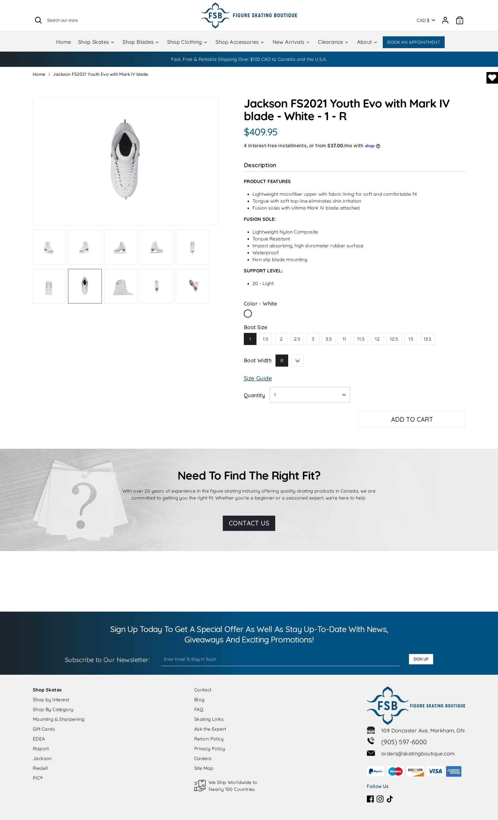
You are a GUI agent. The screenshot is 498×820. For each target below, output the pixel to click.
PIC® (38, 778)
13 (411, 339)
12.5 (394, 339)
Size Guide (258, 378)
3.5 (329, 339)
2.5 (297, 339)
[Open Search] (38, 20)
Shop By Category (53, 709)
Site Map (203, 768)
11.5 (361, 339)
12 (377, 339)
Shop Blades (138, 42)
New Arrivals (289, 42)
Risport (41, 748)
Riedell (40, 768)
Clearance (331, 42)
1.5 (265, 339)
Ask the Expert (210, 729)
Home (63, 42)
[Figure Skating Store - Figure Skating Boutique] (249, 15)
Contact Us (249, 523)
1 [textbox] (275, 395)
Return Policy (209, 739)
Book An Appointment (413, 42)
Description (260, 165)
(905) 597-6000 (404, 742)
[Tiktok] (389, 799)
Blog (199, 699)
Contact (203, 690)
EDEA (39, 739)
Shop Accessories (238, 42)
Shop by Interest (51, 699)
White (248, 314)
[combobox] (310, 395)
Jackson (42, 758)
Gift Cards (44, 729)
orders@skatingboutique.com (417, 753)
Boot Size (255, 327)
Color (260, 303)
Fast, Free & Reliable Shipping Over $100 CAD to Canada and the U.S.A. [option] (249, 59)
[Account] (445, 18)
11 (344, 339)
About (365, 42)
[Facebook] (370, 799)
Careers (203, 758)
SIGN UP (421, 659)
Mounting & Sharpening (58, 719)
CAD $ (423, 20)
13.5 (428, 339)
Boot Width (257, 360)
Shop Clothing (185, 42)
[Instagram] (380, 799)
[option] (126, 163)
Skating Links (209, 719)
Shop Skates (94, 42)
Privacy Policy (209, 748)
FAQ (198, 709)
